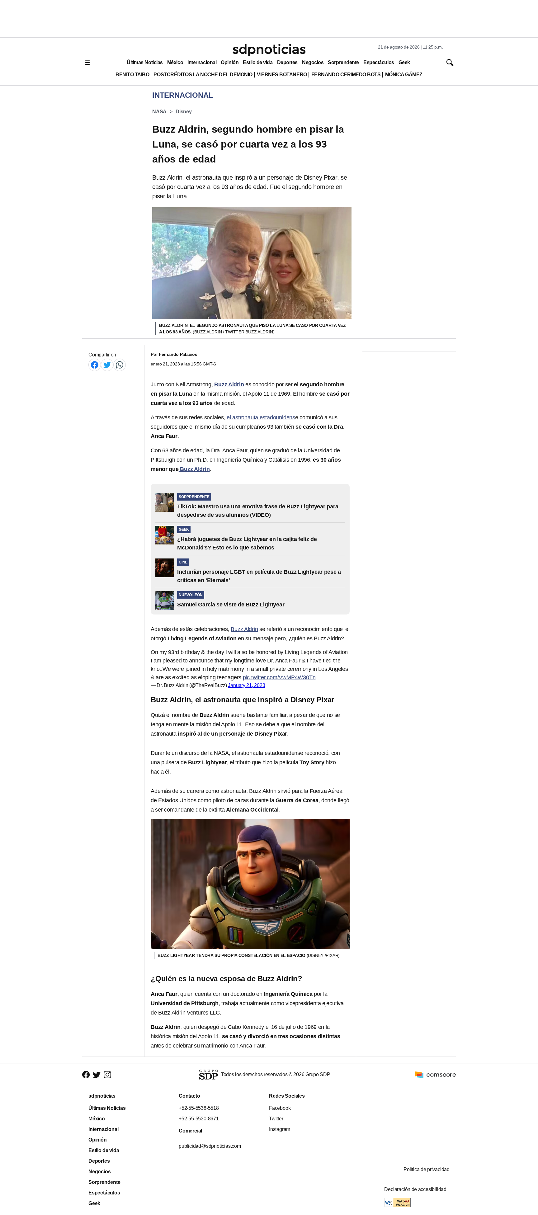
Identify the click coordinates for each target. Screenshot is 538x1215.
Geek (404, 62)
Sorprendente (343, 62)
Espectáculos (378, 62)
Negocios (312, 62)
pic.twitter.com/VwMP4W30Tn (279, 677)
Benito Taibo (132, 74)
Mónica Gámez (403, 74)
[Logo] (269, 50)
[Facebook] (94, 364)
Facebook (279, 1108)
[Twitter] (107, 364)
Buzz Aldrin (244, 629)
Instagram (279, 1129)
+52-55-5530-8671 (199, 1118)
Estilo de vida (257, 62)
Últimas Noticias (145, 62)
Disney (184, 111)
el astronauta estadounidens (261, 417)
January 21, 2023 (246, 685)
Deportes (287, 62)
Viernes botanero (282, 74)
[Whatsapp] (119, 364)
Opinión (229, 62)
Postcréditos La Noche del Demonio (202, 74)
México (175, 62)
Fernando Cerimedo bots (346, 74)
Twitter (276, 1118)
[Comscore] (435, 1074)
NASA (159, 111)
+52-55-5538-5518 (199, 1108)
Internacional (201, 62)
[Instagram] (107, 1074)
